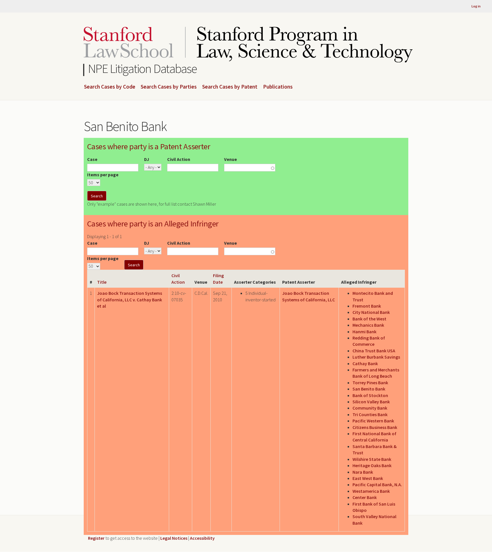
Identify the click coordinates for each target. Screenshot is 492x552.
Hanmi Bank (364, 331)
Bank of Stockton (370, 395)
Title (101, 282)
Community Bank (369, 408)
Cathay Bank (365, 363)
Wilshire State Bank (371, 459)
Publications (278, 87)
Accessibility (202, 538)
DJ (146, 159)
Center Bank (364, 497)
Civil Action (178, 159)
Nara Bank (362, 472)
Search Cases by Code (109, 87)
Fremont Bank (366, 306)
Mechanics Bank (368, 325)
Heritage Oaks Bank (371, 465)
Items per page (102, 174)
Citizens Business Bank (374, 427)
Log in (476, 6)
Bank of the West (369, 319)
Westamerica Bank (371, 491)
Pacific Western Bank (373, 421)
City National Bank (371, 312)
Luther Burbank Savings (376, 357)
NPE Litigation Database (142, 68)
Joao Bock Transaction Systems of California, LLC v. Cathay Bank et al (129, 299)
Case (92, 159)
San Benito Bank (368, 389)
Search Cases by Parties (169, 87)
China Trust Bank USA (373, 350)
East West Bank (367, 478)
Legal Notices (173, 538)
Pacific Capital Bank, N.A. (377, 484)
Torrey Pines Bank (370, 382)
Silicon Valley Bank (371, 401)
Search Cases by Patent (229, 87)
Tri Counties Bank (370, 414)
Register (96, 538)
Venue (230, 159)
